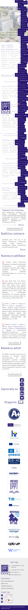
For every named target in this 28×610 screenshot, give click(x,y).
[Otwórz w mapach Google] (8, 598)
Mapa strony (4, 583)
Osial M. (4, 326)
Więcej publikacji (14, 343)
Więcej (21, 224)
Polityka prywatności (6, 586)
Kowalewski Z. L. (20, 306)
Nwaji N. (10, 326)
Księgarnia (11, 402)
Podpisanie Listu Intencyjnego (13, 210)
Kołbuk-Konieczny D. (19, 326)
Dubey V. (7, 304)
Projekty (14, 468)
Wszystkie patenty (14, 374)
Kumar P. (5, 306)
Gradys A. (5, 328)
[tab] (10, 424)
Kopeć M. (10, 307)
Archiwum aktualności (14, 228)
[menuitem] (22, 7)
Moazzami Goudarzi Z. (11, 324)
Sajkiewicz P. (10, 330)
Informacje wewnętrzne (7, 581)
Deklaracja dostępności (7, 588)
